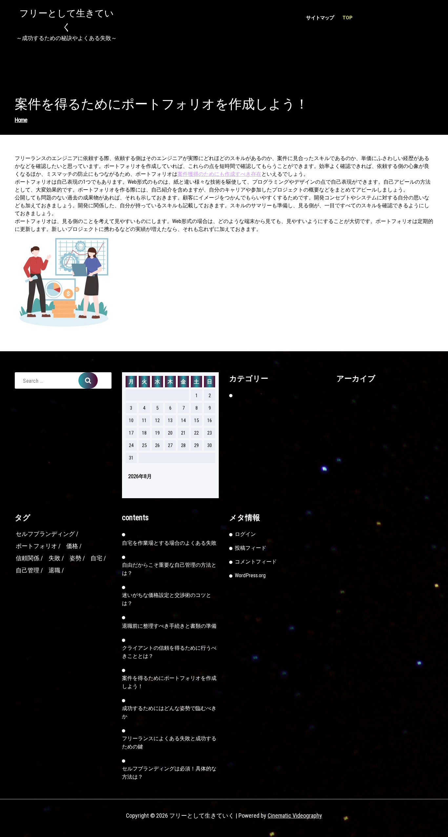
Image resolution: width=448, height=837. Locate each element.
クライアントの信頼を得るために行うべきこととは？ (169, 652)
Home (21, 119)
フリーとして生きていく (66, 20)
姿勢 (75, 558)
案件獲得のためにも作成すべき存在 (219, 174)
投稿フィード (250, 548)
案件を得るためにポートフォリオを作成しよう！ (169, 682)
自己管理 (27, 570)
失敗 (54, 558)
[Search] (88, 380)
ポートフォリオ (36, 545)
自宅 (96, 558)
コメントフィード (256, 562)
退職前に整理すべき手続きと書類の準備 (169, 626)
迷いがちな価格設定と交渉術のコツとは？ (166, 599)
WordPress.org (250, 575)
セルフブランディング (45, 533)
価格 (72, 545)
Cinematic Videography (295, 815)
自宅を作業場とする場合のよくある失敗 (169, 543)
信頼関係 (27, 558)
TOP (347, 18)
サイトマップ (320, 18)
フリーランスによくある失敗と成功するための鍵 (169, 742)
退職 (54, 570)
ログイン (245, 534)
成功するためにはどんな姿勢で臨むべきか (169, 712)
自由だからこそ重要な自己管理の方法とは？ (169, 569)
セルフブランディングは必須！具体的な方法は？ (169, 773)
